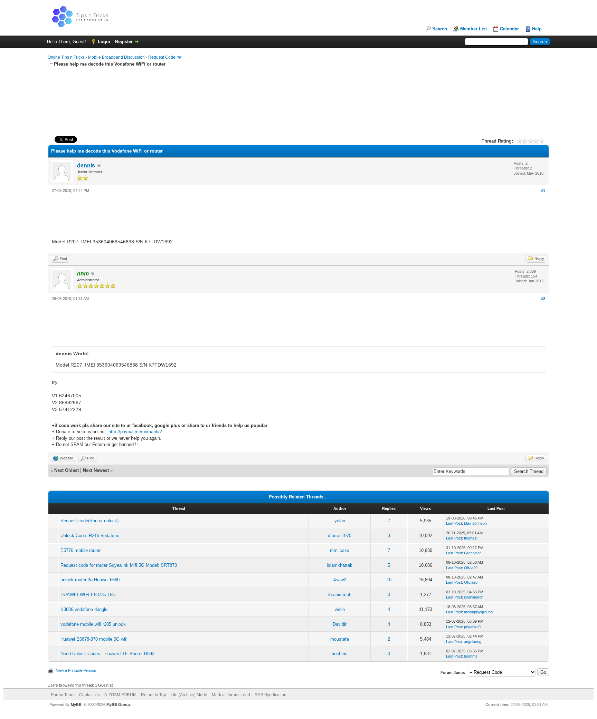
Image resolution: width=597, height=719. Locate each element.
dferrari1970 (339, 535)
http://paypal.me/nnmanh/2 (135, 431)
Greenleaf (472, 553)
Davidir (340, 624)
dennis (86, 165)
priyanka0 (472, 627)
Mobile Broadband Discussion (116, 57)
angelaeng (472, 642)
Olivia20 (470, 568)
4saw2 (339, 579)
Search (439, 28)
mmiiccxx (339, 550)
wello (340, 609)
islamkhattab (339, 565)
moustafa (339, 639)
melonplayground (478, 612)
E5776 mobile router (80, 550)
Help (537, 28)
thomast (470, 538)
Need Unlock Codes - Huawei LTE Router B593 (107, 653)
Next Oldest (66, 470)
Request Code (162, 57)
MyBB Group (118, 704)
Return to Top (153, 694)
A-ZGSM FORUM (120, 694)
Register (124, 41)
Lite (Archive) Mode (189, 694)
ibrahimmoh (339, 594)
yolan (339, 520)
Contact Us (89, 694)
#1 (543, 190)
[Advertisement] (298, 89)
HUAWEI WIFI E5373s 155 (87, 594)
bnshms (340, 653)
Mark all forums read (231, 694)
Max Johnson (475, 523)
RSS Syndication (270, 694)
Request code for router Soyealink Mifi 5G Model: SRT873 (118, 565)
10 (389, 579)
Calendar (509, 28)
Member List (473, 28)
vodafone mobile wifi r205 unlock (93, 624)
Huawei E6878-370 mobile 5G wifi (93, 639)
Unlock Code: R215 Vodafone (89, 535)
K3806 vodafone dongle (83, 609)
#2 (543, 299)
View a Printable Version (76, 670)
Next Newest (96, 470)
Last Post (454, 523)
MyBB (76, 704)
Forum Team (63, 694)
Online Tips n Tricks (66, 57)
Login (104, 41)
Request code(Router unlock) (89, 520)
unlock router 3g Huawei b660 (90, 579)
